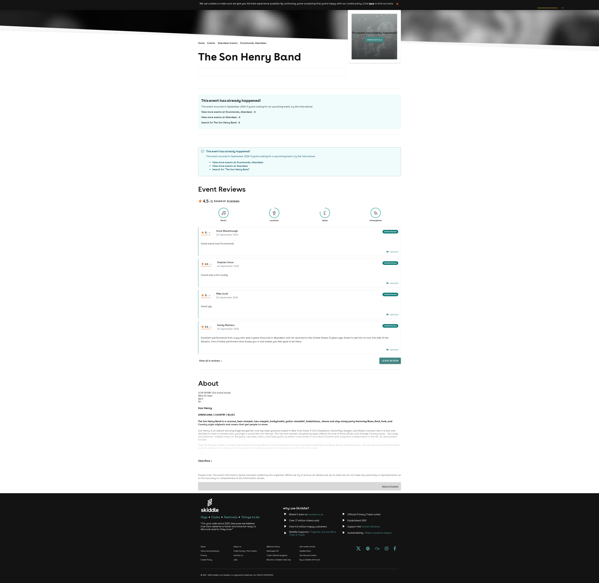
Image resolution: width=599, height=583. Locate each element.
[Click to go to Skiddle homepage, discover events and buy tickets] (210, 505)
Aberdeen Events (228, 43)
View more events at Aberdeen (219, 117)
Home (201, 43)
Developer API (273, 551)
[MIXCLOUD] (377, 549)
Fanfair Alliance (371, 526)
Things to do (250, 517)
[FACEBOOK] (394, 549)
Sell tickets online (307, 547)
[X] (358, 549)
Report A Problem (390, 486)
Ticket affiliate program (277, 555)
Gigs (204, 517)
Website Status (273, 547)
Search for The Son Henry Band (219, 122)
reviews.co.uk (315, 514)
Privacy (204, 555)
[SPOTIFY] (368, 549)
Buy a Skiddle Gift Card (310, 560)
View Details (374, 39)
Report (394, 252)
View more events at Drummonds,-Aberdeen (226, 111)
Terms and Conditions (210, 551)
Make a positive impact (378, 532)
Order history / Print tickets (245, 551)
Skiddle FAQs (305, 551)
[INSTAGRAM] (386, 549)
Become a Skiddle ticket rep (279, 560)
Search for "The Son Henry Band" (230, 169)
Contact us (238, 555)
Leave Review (390, 360)
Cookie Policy (206, 560)
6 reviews (233, 201)
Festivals (230, 517)
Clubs (215, 517)
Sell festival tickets (308, 555)
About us (237, 547)
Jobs (236, 560)
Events (211, 43)
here (371, 3)
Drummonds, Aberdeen (253, 43)
